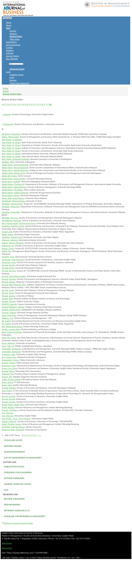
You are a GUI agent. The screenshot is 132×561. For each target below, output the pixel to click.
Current (13, 31)
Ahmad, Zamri (8, 290)
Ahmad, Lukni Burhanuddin (14, 276)
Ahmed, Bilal (7, 299)
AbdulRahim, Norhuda (11, 221)
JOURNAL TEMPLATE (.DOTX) (17, 484)
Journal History (12, 56)
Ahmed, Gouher (9, 302)
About (8, 25)
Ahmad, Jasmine (9, 271)
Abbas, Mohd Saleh (10, 137)
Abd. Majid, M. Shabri (11, 143)
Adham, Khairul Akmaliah (13, 243)
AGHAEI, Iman (8, 257)
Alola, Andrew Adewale (12, 332)
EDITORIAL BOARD (12, 446)
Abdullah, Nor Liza (10, 218)
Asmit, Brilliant (8, 408)
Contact (9, 48)
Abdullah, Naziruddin (11, 212)
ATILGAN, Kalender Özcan (13, 427)
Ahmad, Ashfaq (8, 265)
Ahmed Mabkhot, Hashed (13, 307)
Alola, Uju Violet (9, 338)
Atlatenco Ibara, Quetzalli (13, 430)
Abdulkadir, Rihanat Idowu (13, 201)
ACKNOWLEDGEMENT (14, 452)
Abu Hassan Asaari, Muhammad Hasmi (19, 223)
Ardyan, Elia (7, 377)
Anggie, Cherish (9, 363)
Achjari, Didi (7, 232)
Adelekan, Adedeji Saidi (12, 237)
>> (40, 435)
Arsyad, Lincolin (9, 396)
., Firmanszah (7, 124)
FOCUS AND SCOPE (13, 440)
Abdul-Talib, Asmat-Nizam (13, 198)
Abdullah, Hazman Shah (12, 204)
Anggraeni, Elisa (9, 366)
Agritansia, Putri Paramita (13, 260)
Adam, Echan (7, 235)
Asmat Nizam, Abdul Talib (13, 405)
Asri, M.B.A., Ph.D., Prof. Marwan (16, 419)
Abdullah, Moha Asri (11, 207)
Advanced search (17, 69)
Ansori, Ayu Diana (9, 368)
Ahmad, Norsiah (9, 279)
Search (6, 91)
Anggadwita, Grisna (10, 360)
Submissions (11, 42)
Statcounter (7, 543)
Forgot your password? (19, 83)
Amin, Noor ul (8, 346)
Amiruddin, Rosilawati (11, 349)
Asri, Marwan (7, 413)
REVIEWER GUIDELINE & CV (17, 511)
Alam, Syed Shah (9, 315)
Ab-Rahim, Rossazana (11, 134)
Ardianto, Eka (8, 374)
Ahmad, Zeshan (8, 296)
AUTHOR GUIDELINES (14, 478)
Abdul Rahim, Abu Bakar (12, 190)
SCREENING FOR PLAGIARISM (18, 473)
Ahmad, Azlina (8, 268)
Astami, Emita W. (9, 421)
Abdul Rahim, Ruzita (10, 196)
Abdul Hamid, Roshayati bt (13, 173)
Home (8, 23)
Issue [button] (8, 28)
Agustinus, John (9, 262)
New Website (12, 59)
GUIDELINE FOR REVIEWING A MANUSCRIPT (24, 516)
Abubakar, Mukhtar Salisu (13, 226)
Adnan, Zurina (8, 249)
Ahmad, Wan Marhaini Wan (14, 285)
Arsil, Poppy (7, 391)
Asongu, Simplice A (10, 410)
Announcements (13, 45)
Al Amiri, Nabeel (9, 313)
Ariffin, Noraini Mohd (11, 380)
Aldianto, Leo (7, 318)
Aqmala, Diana (8, 371)
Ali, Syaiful (6, 321)
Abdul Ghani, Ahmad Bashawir (15, 165)
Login (8, 72)
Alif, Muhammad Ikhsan (12, 327)
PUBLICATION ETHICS (14, 467)
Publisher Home (17, 75)
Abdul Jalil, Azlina (9, 176)
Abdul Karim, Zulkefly (11, 182)
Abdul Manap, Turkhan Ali (13, 184)
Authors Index (16, 37)
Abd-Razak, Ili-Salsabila (12, 140)
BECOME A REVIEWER (14, 499)
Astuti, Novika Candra (11, 424)
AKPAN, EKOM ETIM (11, 310)
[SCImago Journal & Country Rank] (66, 523)
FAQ (6, 490)
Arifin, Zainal (7, 382)
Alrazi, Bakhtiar (8, 343)
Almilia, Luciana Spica (11, 329)
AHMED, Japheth (9, 304)
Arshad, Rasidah (9, 388)
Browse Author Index (12, 94)
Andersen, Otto (8, 354)
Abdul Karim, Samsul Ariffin (14, 179)
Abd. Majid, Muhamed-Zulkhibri (16, 159)
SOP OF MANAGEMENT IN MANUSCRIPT (23, 458)
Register (13, 80)
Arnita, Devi (7, 385)
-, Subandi (6, 114)
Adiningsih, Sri (8, 246)
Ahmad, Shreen (8, 282)
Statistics (10, 51)
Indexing (10, 53)
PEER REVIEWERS (12, 505)
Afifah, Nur (6, 251)
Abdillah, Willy (8, 162)
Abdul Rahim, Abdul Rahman (14, 187)
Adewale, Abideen (10, 240)
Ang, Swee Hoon (9, 357)
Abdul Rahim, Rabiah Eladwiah (15, 193)
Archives (13, 34)
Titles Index (15, 39)
